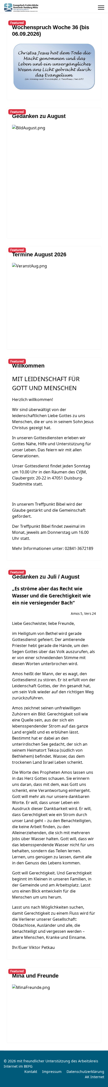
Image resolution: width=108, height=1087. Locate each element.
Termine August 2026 (39, 254)
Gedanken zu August (39, 116)
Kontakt (30, 1071)
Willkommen (28, 366)
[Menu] (101, 7)
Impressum (52, 1071)
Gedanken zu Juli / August (45, 577)
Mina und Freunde (35, 976)
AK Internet (94, 1076)
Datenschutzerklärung (85, 1071)
